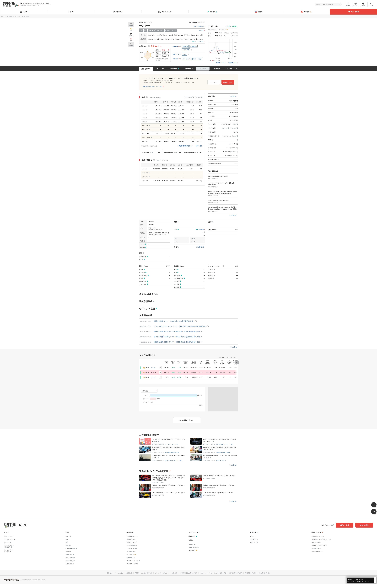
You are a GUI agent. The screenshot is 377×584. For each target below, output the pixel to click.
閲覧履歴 (348, 5)
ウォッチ (363, 5)
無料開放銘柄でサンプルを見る (152, 86)
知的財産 (174, 573)
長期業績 (188, 68)
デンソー (17, 16)
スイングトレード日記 (171, 444)
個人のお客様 (344, 525)
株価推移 (217, 68)
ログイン (371, 5)
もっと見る (232, 96)
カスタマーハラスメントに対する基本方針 (213, 573)
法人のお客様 (364, 525)
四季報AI (307, 12)
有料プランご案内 (353, 12)
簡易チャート (220, 63)
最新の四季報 (146, 69)
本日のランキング (221, 460)
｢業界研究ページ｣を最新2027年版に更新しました (37, 3)
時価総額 (145, 391)
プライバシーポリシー (162, 573)
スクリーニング (167, 12)
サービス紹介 (119, 573)
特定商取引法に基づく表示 (188, 573)
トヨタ (153, 367)
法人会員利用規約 (264, 573)
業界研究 (212, 12)
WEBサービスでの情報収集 (143, 573)
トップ (25, 12)
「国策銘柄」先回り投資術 (223, 452)
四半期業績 (173, 68)
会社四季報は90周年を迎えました (30, 5)
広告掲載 (129, 573)
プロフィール (160, 68)
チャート (355, 5)
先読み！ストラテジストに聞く (225, 444)
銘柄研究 (118, 12)
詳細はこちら (227, 82)
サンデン (153, 377)
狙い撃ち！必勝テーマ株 (172, 452)
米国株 (260, 12)
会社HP (201, 31)
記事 (71, 12)
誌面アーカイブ (230, 68)
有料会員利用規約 (250, 573)
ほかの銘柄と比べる (186, 420)
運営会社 (109, 573)
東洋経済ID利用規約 (235, 573)
